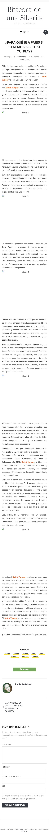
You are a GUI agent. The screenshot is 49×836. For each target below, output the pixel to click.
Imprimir (26, 669)
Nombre (6, 767)
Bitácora (25, 60)
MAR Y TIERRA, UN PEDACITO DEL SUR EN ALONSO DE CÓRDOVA (13, 707)
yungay (35, 657)
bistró (16, 654)
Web (3, 786)
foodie (42, 654)
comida (25, 654)
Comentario (7, 744)
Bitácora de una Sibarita (24, 13)
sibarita (25, 657)
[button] (24, 32)
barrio (7, 654)
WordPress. (19, 829)
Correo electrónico (11, 777)
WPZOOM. (24, 831)
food (34, 654)
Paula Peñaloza (19, 57)
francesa (14, 657)
